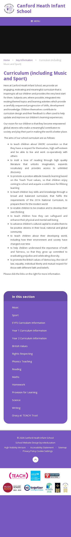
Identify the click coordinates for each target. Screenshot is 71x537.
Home (7, 60)
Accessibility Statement (42, 447)
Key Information (24, 60)
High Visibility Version (15, 447)
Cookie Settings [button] (45, 451)
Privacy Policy (29, 451)
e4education (48, 442)
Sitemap (62, 447)
